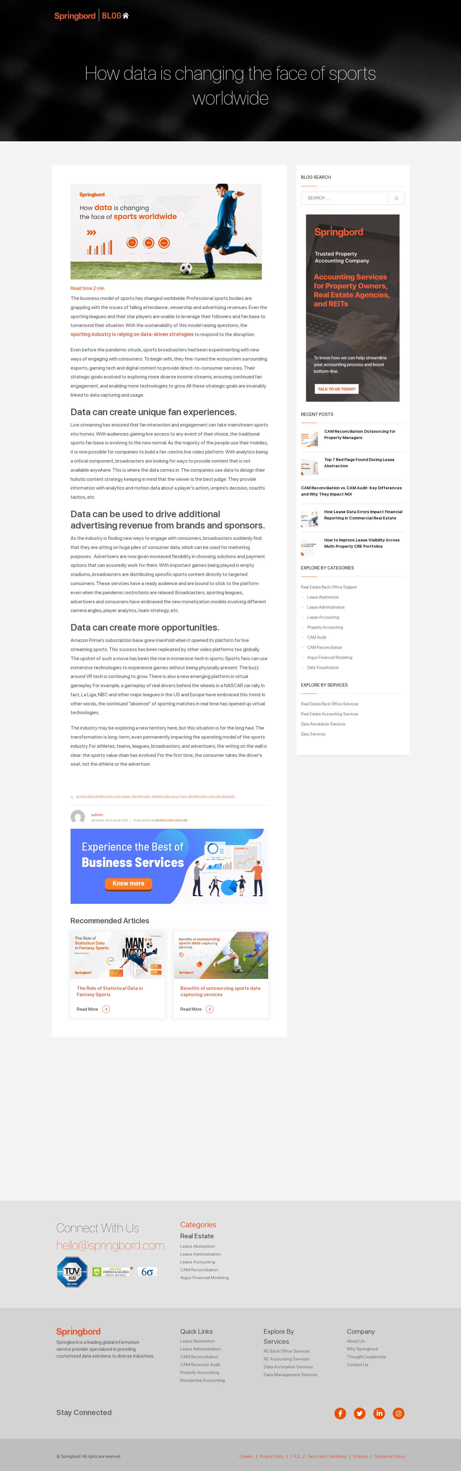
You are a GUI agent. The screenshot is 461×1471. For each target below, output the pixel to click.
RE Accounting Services (287, 1358)
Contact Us (357, 1364)
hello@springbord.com (110, 1245)
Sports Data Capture (171, 820)
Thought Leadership (366, 1356)
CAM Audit (316, 637)
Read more (88, 1009)
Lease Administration (326, 607)
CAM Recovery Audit (200, 1364)
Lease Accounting (323, 617)
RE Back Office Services (287, 1351)
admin (97, 814)
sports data (141, 797)
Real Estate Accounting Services (329, 714)
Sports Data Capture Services (211, 797)
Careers (246, 1456)
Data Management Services (291, 1374)
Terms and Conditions (326, 1456)
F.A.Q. (296, 1456)
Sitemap (360, 1456)
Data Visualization (323, 667)
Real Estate (197, 1236)
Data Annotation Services (323, 724)
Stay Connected (84, 1412)
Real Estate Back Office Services (329, 704)
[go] (396, 198)
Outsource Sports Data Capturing (103, 797)
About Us (356, 1340)
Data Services (313, 734)
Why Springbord (362, 1348)
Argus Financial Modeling (329, 657)
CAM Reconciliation (324, 647)
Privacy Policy (272, 1456)
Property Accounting (325, 627)
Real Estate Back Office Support (329, 587)
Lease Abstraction (323, 597)
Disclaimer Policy (390, 1456)
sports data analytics (169, 797)
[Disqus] (169, 1115)
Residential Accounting (202, 1380)
